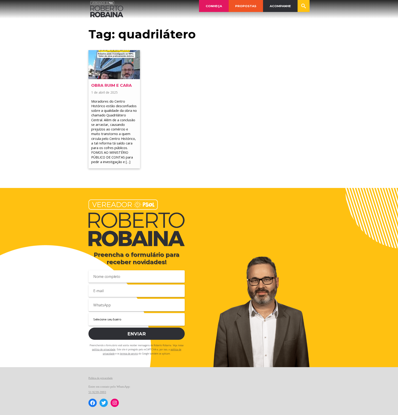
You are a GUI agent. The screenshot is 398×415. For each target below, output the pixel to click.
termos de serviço (129, 353)
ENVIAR (136, 334)
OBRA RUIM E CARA (112, 85)
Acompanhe (280, 6)
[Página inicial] (106, 9)
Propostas (245, 6)
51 (90, 392)
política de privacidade (103, 349)
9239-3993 (99, 392)
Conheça (214, 6)
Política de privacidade (100, 378)
